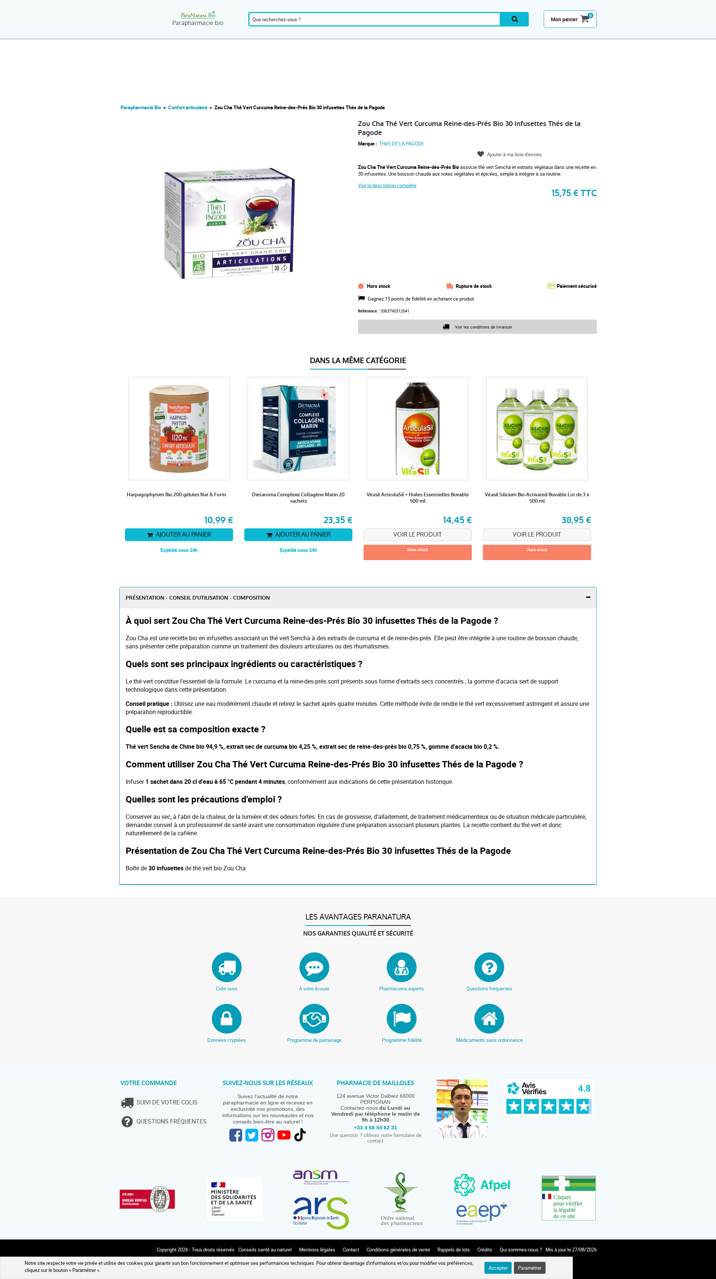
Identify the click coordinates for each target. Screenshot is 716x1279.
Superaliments (475, 34)
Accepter (498, 1267)
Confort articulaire (187, 107)
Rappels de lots (453, 1249)
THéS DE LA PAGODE (401, 143)
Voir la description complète (387, 185)
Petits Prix (580, 34)
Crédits (484, 1249)
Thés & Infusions (365, 34)
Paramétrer (529, 1267)
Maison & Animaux (513, 34)
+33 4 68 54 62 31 (375, 1127)
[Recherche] (515, 19)
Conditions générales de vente (398, 1249)
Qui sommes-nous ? (521, 1249)
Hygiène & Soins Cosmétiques (434, 34)
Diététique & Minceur (398, 34)
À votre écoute (314, 988)
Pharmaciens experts (401, 988)
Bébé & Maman (331, 34)
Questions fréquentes (489, 988)
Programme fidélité (402, 1040)
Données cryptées (226, 1040)
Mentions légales (317, 1249)
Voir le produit (417, 534)
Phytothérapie (258, 34)
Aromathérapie (182, 34)
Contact (351, 1249)
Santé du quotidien (221, 34)
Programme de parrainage (314, 1040)
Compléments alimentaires (140, 34)
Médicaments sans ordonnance (489, 1040)
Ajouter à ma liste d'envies (514, 154)
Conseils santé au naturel (265, 1249)
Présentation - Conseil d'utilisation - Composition (198, 597)
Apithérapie (297, 34)
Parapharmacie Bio (140, 107)
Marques (546, 34)
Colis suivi (226, 988)
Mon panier (564, 19)
